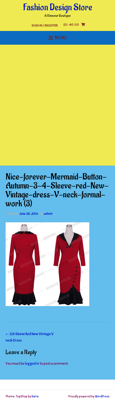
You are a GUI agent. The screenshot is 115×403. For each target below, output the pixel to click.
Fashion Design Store (57, 7)
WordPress (102, 396)
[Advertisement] (57, 105)
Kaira (35, 396)
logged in (32, 363)
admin (48, 213)
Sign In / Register (45, 25)
